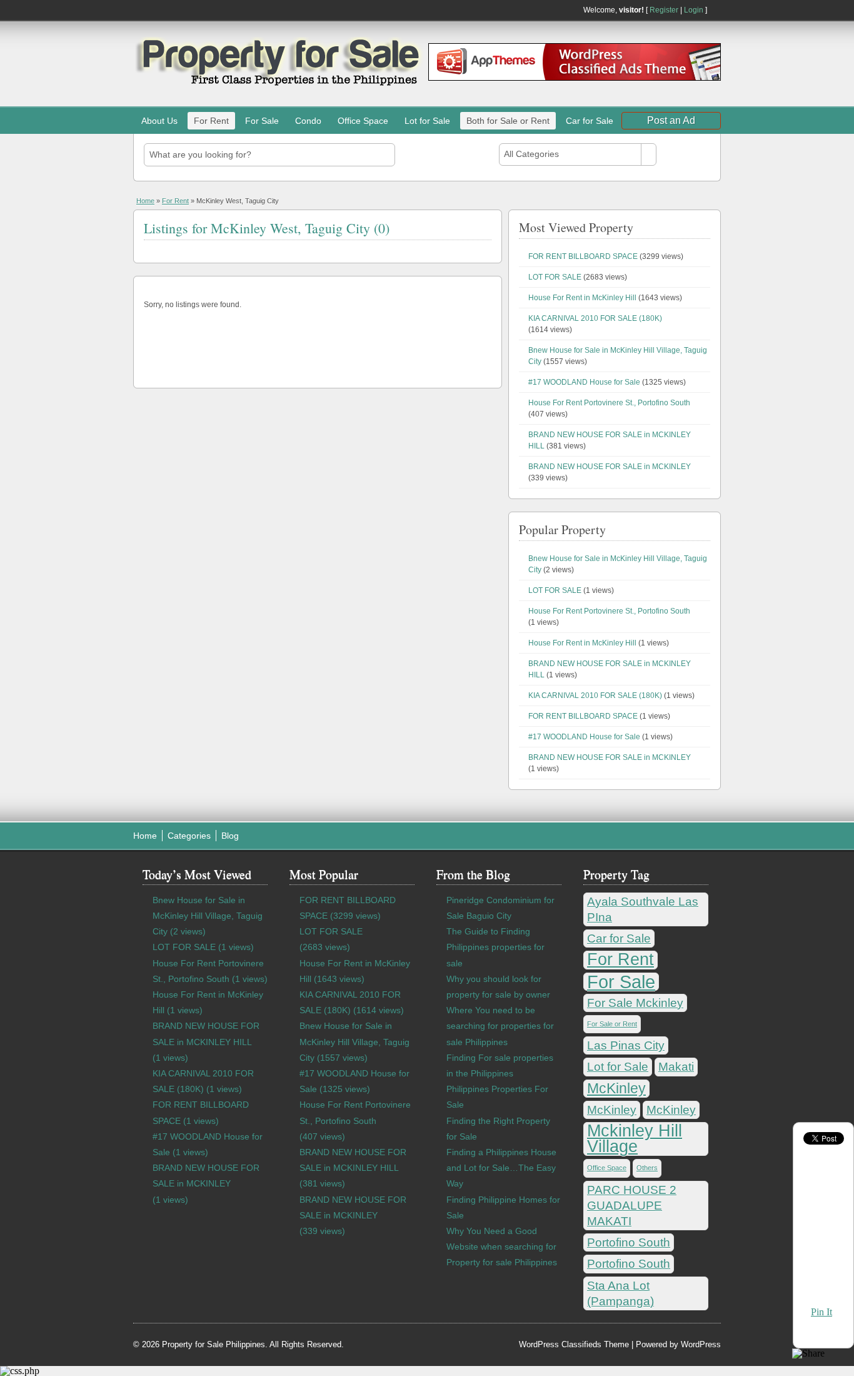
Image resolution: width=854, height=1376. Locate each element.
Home (145, 201)
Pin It (821, 1312)
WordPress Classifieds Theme (574, 1344)
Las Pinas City (626, 1045)
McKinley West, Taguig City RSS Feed (486, 225)
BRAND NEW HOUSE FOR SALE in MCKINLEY (609, 466)
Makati (676, 1066)
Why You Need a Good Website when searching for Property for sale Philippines (501, 1246)
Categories (189, 836)
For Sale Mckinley (635, 1002)
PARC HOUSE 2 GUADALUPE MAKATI (631, 1205)
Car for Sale (589, 121)
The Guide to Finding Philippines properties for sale (495, 947)
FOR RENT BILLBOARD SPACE (583, 256)
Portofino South (628, 1242)
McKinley (616, 1088)
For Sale (262, 121)
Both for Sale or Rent (508, 121)
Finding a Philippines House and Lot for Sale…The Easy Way (501, 1167)
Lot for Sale (427, 121)
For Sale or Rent (612, 1024)
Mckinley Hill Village (634, 1139)
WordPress (701, 1344)
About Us (159, 121)
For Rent (211, 121)
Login (693, 10)
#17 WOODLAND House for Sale (584, 382)
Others (647, 1167)
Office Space (363, 121)
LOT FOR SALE (554, 277)
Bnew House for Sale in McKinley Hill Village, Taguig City (208, 915)
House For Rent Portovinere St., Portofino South (609, 402)
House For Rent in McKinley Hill (582, 297)
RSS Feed (716, 10)
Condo (308, 121)
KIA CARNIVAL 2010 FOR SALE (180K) (595, 318)
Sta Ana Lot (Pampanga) (620, 1293)
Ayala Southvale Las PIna (642, 909)
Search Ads (686, 154)
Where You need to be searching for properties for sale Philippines (500, 1025)
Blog (230, 836)
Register (664, 10)
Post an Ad (671, 120)
